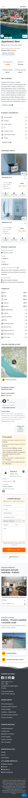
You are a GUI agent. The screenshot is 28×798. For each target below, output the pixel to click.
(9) (24, 218)
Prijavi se (4, 766)
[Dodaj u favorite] (24, 578)
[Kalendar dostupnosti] (24, 604)
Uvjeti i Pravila (5, 693)
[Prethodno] (4, 586)
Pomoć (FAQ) (5, 757)
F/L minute (22, 194)
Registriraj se (6, 769)
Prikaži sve (6, 142)
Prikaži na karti (10, 379)
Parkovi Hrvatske (6, 709)
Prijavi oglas (14, 556)
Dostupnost (14, 194)
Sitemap (12, 693)
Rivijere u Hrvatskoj (6, 739)
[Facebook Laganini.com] (2, 677)
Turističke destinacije (7, 728)
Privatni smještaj (5, 736)
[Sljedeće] (24, 586)
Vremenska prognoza (7, 704)
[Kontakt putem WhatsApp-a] (14, 481)
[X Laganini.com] (13, 677)
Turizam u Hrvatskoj (6, 717)
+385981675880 (7, 481)
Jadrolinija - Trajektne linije (8, 712)
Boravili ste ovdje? (8, 54)
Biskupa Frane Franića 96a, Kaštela (12, 45)
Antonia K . (7, 35)
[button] (14, 362)
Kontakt (3, 752)
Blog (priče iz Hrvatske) (7, 734)
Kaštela (3, 6)
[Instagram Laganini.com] (6, 677)
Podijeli (23, 6)
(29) (25, 36)
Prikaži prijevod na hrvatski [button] (7, 421)
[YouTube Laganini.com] (9, 677)
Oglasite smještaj (7, 764)
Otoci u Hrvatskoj (6, 742)
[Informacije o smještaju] (24, 600)
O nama (3, 755)
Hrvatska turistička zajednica (9, 706)
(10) (24, 173)
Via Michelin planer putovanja (9, 714)
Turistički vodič (5, 731)
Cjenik (5, 194)
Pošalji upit (15, 549)
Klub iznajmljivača (7, 772)
